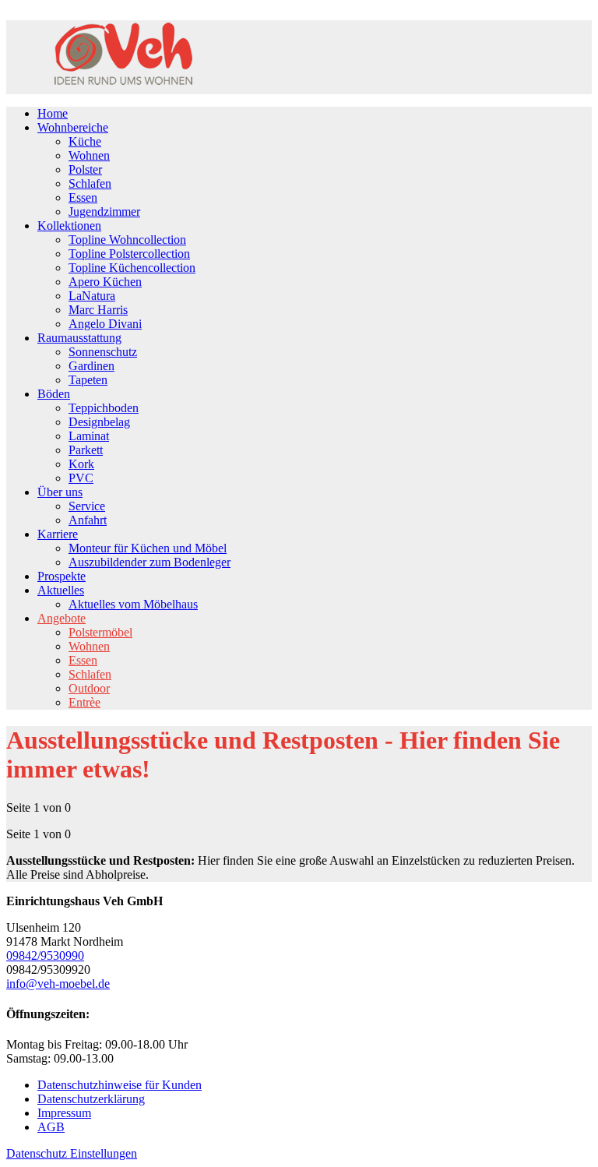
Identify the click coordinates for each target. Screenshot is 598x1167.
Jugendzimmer (104, 211)
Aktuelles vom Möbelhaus (133, 604)
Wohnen (89, 155)
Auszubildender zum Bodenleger (149, 562)
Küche (85, 141)
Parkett (86, 450)
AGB (51, 1127)
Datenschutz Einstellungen (71, 1153)
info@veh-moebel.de (58, 983)
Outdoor (89, 688)
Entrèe (84, 702)
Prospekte (61, 576)
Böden (53, 393)
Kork (81, 464)
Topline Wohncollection (127, 239)
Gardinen (91, 365)
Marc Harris (98, 309)
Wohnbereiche (72, 127)
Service (87, 506)
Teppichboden (104, 407)
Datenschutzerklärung (91, 1098)
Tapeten (88, 379)
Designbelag (99, 421)
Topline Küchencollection (132, 267)
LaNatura (92, 295)
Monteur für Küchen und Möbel (148, 548)
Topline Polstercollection (129, 253)
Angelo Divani (105, 323)
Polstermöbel (100, 632)
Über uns (60, 492)
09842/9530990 (45, 955)
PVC (81, 478)
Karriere (57, 534)
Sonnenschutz (103, 351)
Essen (83, 197)
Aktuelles (60, 590)
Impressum (64, 1112)
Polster (85, 169)
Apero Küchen (105, 281)
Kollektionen (69, 225)
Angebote (61, 618)
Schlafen (90, 183)
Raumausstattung (79, 337)
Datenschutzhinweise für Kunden (119, 1084)
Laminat (89, 435)
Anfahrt (88, 520)
